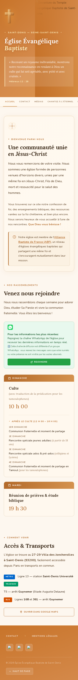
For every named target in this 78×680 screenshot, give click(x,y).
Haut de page (21, 671)
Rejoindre (41, 362)
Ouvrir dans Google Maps (41, 611)
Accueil (10, 101)
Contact (24, 101)
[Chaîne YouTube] (9, 647)
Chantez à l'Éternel (60, 101)
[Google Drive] (29, 647)
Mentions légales (45, 635)
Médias (38, 101)
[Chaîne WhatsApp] (19, 647)
